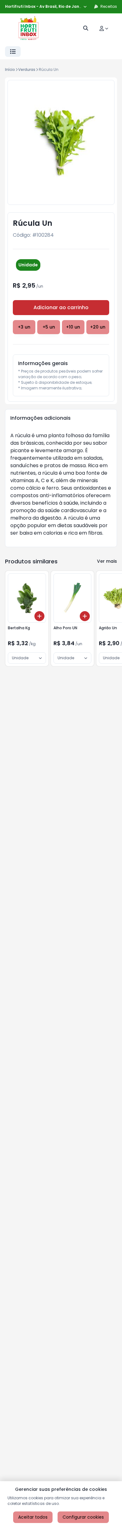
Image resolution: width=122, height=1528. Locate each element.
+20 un (97, 327)
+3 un (24, 327)
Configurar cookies (83, 1517)
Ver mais (107, 561)
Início (10, 69)
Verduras (26, 69)
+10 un (73, 327)
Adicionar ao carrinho (61, 307)
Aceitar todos (33, 1517)
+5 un (49, 327)
